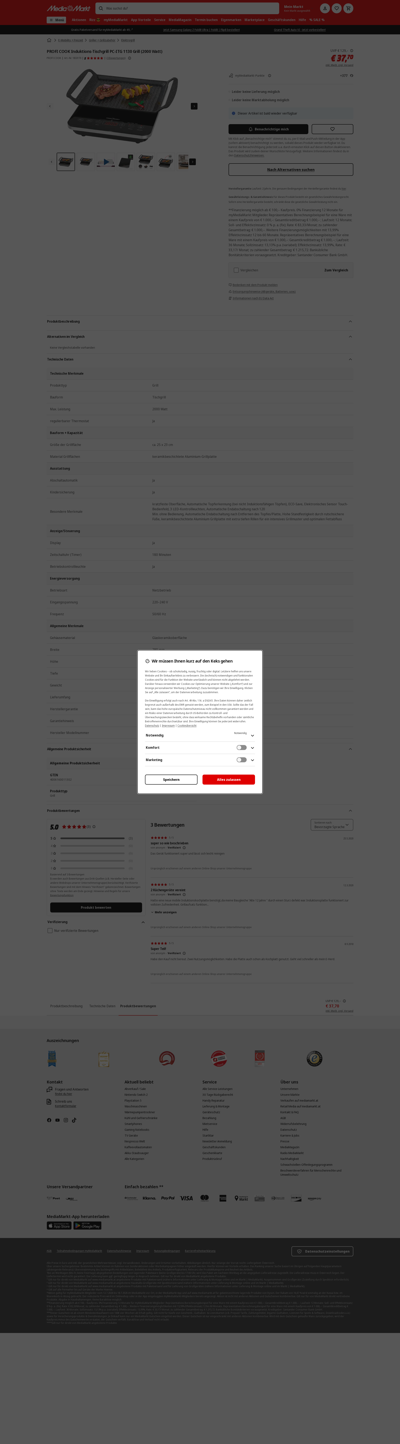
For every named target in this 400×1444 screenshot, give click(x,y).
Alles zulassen (229, 779)
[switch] (242, 747)
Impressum (168, 725)
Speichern (171, 779)
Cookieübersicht (187, 725)
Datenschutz (152, 725)
